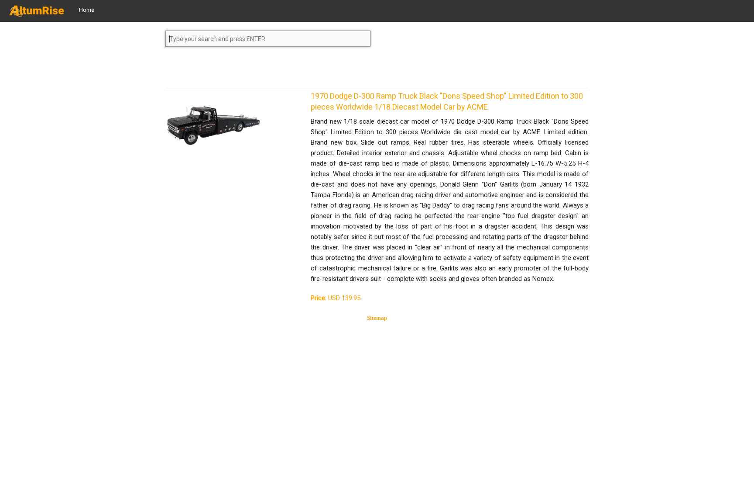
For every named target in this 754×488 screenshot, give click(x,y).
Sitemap (377, 318)
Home (86, 10)
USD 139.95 (335, 298)
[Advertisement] (235, 72)
